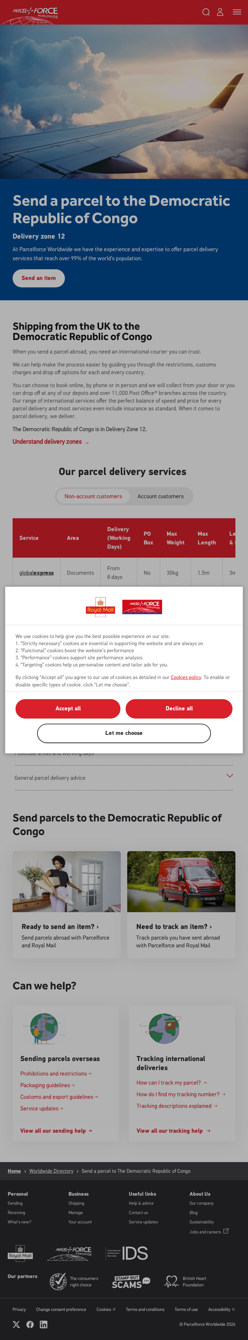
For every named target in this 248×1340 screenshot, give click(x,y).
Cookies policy (186, 677)
